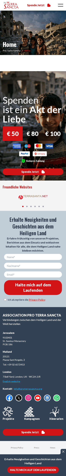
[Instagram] (28, 398)
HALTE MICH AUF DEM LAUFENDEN (33, 469)
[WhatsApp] (56, 398)
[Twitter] (18, 398)
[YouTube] (37, 398)
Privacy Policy (37, 299)
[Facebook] (9, 398)
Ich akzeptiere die (26, 299)
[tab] (23, 206)
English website (11, 381)
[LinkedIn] (47, 398)
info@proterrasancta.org (28, 388)
